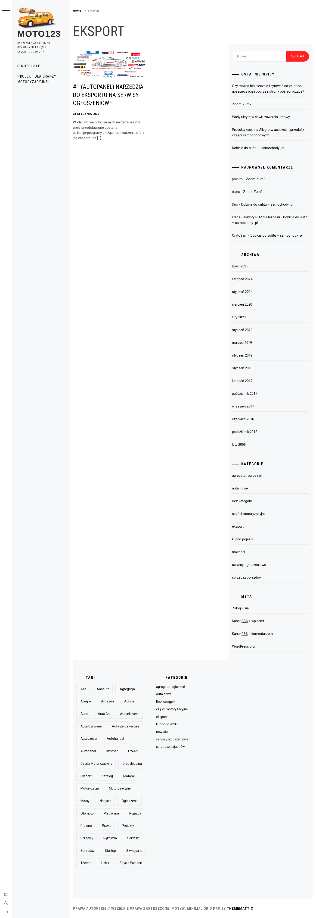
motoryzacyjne (120, 788)
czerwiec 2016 (243, 419)
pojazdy (135, 813)
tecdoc (86, 863)
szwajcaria (134, 850)
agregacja (127, 689)
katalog (107, 776)
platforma (111, 813)
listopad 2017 (242, 381)
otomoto (87, 813)
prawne (86, 825)
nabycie (105, 801)
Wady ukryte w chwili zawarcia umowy (261, 117)
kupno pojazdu (243, 539)
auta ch (104, 714)
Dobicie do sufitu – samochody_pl (258, 148)
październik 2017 (244, 394)
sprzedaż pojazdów (247, 577)
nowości (238, 552)
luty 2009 (239, 444)
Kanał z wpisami (248, 621)
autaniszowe (129, 714)
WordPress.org (243, 646)
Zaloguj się (240, 608)
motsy (85, 801)
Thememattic (240, 908)
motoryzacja (90, 788)
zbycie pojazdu (131, 863)
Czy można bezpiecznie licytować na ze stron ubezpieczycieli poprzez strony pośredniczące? (268, 89)
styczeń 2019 (242, 355)
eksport (238, 526)
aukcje (129, 701)
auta (84, 714)
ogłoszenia (130, 801)
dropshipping (132, 763)
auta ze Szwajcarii (125, 726)
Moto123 (39, 34)
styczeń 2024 (242, 292)
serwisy (133, 838)
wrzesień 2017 (243, 406)
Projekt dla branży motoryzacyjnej (36, 79)
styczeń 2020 (242, 330)
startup (110, 850)
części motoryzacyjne (249, 514)
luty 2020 (239, 317)
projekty (128, 825)
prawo (107, 825)
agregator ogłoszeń (247, 475)
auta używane (91, 726)
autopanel (88, 751)
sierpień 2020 (242, 304)
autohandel (115, 738)
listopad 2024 (242, 279)
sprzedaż (88, 850)
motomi (129, 776)
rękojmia (110, 838)
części (133, 751)
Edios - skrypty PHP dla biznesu (256, 217)
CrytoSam (239, 235)
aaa (84, 689)
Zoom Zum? (241, 104)
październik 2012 (244, 432)
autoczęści (89, 738)
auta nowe (240, 488)
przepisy (87, 838)
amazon (107, 701)
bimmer (112, 751)
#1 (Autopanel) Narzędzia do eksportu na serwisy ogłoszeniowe (108, 94)
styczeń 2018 (242, 368)
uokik (105, 863)
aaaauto (103, 689)
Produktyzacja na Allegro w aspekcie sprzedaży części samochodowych (268, 132)
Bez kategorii (242, 501)
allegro (86, 701)
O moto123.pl (30, 66)
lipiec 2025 (240, 266)
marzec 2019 (242, 343)
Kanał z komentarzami (252, 634)
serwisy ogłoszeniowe (249, 565)
